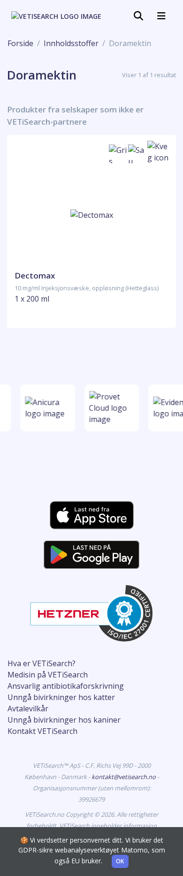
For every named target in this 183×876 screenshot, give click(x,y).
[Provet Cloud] (111, 408)
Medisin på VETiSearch (48, 674)
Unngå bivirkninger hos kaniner (64, 720)
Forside (20, 43)
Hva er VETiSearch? (42, 663)
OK (120, 861)
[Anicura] (47, 408)
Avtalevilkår (28, 708)
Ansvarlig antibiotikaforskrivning (66, 686)
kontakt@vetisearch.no (124, 776)
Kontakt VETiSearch (42, 731)
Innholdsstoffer (71, 43)
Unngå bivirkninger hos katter (61, 697)
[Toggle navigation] (138, 16)
